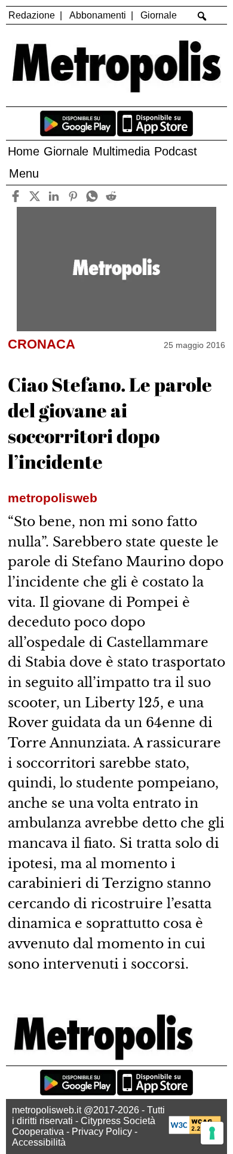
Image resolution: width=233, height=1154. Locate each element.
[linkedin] (53, 195)
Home (23, 151)
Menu (24, 173)
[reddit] (110, 195)
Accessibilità (39, 1142)
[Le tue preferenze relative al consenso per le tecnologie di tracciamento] (212, 1133)
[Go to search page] (202, 16)
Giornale (158, 15)
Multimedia (121, 151)
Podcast (175, 151)
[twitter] (34, 195)
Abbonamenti (97, 15)
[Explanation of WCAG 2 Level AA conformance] (194, 1131)
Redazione (31, 15)
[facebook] (15, 195)
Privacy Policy (102, 1131)
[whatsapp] (91, 195)
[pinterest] (72, 195)
